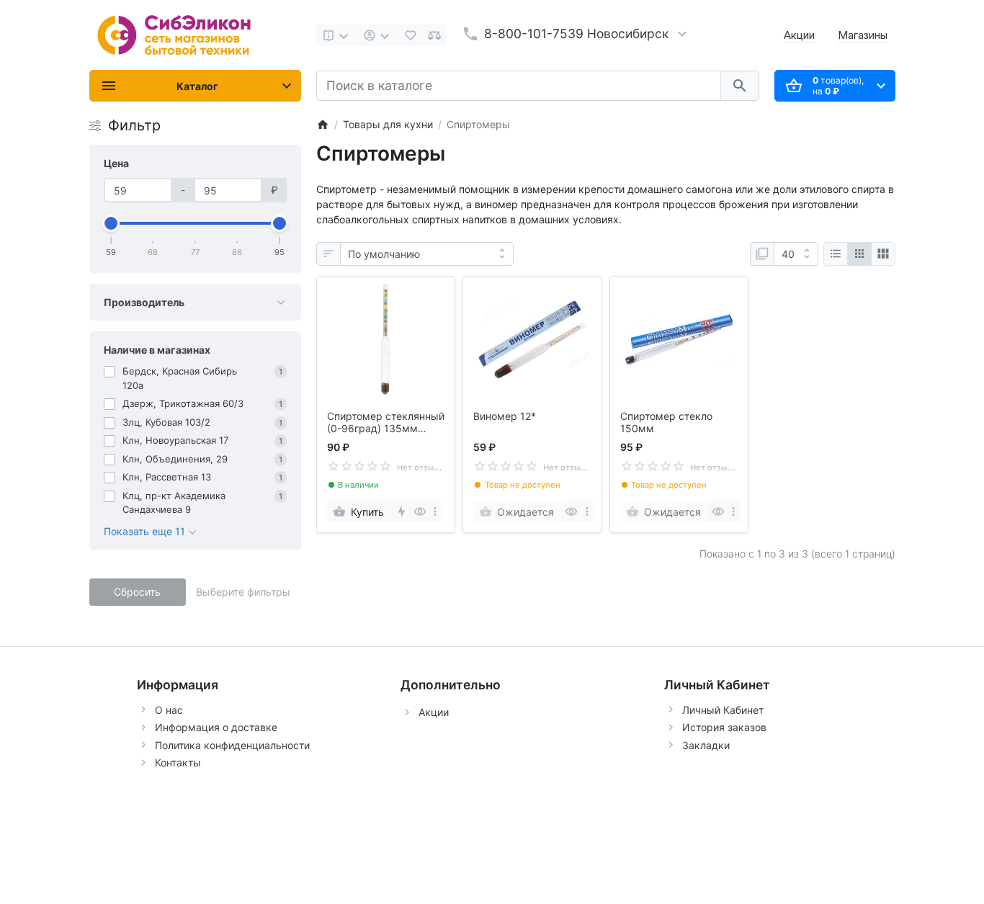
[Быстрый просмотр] (419, 511)
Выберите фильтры (243, 592)
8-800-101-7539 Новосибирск (576, 33)
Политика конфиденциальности (232, 745)
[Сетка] (859, 254)
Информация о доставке (216, 727)
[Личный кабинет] (378, 35)
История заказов (724, 727)
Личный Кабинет (723, 710)
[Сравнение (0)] (434, 35)
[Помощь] (337, 35)
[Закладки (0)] (410, 35)
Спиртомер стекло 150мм (666, 422)
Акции (799, 35)
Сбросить (137, 592)
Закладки (706, 745)
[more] (435, 511)
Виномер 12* (504, 416)
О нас (169, 710)
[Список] (835, 254)
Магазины (862, 35)
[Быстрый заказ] (401, 511)
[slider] (111, 223)
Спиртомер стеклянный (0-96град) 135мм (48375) (385, 423)
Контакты (178, 762)
